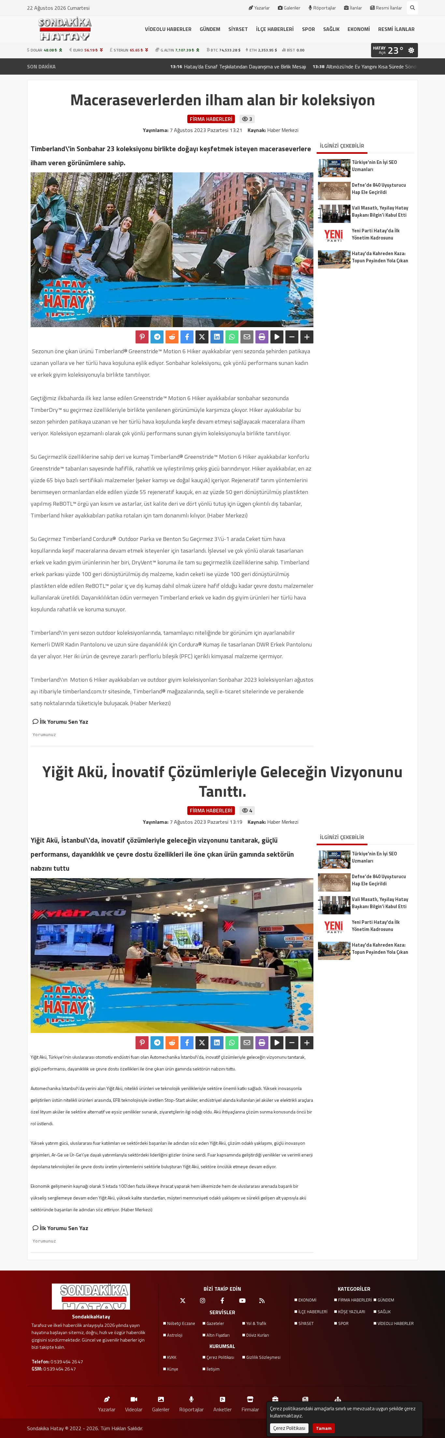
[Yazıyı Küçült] (291, 336)
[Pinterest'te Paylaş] (142, 336)
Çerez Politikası (220, 1357)
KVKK (171, 1357)
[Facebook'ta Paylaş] (187, 336)
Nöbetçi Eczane (181, 1323)
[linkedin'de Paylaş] (216, 336)
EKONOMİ (359, 29)
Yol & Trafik (256, 1323)
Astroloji (174, 1335)
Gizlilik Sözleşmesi (263, 1357)
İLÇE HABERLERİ (275, 29)
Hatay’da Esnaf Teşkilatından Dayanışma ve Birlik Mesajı (202, 66)
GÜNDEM (210, 29)
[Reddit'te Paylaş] (172, 336)
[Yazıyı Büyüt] (306, 336)
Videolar (133, 1409)
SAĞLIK (331, 29)
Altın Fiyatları (218, 1335)
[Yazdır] (261, 336)
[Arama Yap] (412, 8)
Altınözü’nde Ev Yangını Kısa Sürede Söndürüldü (334, 66)
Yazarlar (262, 7)
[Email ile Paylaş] (246, 336)
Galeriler (292, 7)
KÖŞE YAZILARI (351, 1311)
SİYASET (238, 29)
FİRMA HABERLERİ (355, 1300)
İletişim (213, 1369)
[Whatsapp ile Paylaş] (231, 336)
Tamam (324, 1428)
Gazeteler (215, 1323)
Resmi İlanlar (389, 7)
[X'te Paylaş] (201, 336)
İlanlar (356, 7)
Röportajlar (324, 7)
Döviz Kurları (257, 1335)
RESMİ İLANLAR (396, 29)
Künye (172, 1369)
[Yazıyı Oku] (276, 336)
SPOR (308, 29)
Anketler (222, 1409)
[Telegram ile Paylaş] (157, 336)
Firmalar (250, 1409)
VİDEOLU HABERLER (168, 29)
